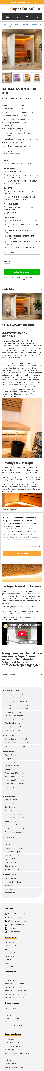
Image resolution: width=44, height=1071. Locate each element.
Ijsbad (7, 963)
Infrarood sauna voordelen (15, 994)
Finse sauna (14, 25)
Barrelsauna (9, 956)
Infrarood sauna (11, 942)
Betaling (8, 1015)
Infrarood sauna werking (14, 984)
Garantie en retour (12, 1022)
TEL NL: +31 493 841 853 (16, 914)
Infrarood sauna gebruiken (15, 991)
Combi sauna (10, 946)
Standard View (8, 289)
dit (32, 350)
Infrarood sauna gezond (14, 987)
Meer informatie (8, 675)
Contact (8, 1011)
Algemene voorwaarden (14, 1067)
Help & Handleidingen (13, 1025)
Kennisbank (9, 977)
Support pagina (11, 980)
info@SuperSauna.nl (16, 925)
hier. (19, 357)
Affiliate (7, 1056)
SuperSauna (13, 928)
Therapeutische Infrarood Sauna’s (23, 2)
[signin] (27, 16)
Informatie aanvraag (13, 1029)
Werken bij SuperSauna (14, 1049)
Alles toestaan (22, 553)
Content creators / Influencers (17, 1053)
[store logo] (22, 9)
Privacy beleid (10, 1063)
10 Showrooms (14, 932)
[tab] (22, 289)
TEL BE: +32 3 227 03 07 (16, 917)
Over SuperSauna (12, 1043)
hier (20, 662)
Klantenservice (10, 1008)
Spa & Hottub (10, 959)
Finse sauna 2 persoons (30, 25)
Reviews (8, 1060)
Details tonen (31, 547)
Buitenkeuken (10, 966)
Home (4, 25)
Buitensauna (10, 953)
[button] (17, 78)
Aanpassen (20, 560)
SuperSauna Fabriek (13, 1046)
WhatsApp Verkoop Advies (18, 921)
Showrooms (9, 1039)
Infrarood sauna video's (14, 998)
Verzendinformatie (12, 1018)
